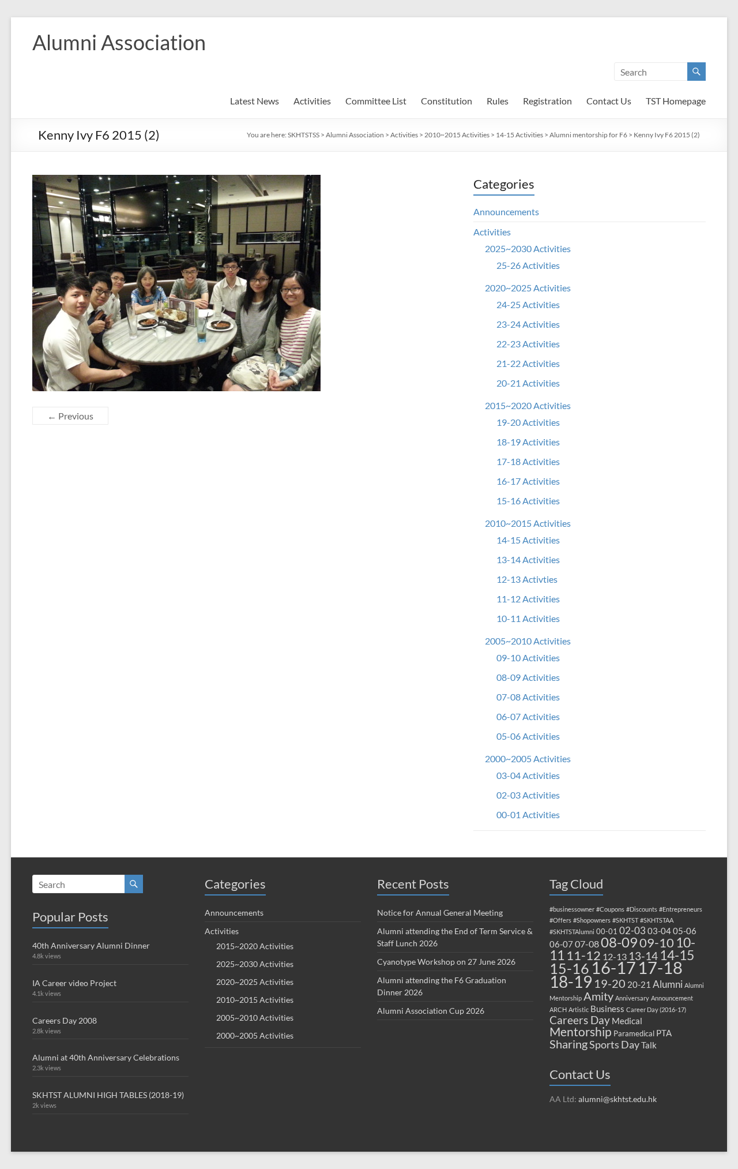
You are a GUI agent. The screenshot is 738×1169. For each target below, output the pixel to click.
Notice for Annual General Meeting (440, 912)
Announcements (506, 211)
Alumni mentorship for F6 (588, 134)
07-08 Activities (528, 696)
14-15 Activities (519, 134)
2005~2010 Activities (528, 640)
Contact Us (608, 100)
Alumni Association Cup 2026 (430, 1011)
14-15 (677, 955)
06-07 (561, 944)
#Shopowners (592, 920)
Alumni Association (119, 42)
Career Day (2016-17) (656, 1009)
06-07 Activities (528, 716)
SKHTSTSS (303, 134)
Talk (649, 1045)
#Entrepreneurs (680, 909)
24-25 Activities (528, 304)
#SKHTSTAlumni (571, 931)
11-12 (583, 955)
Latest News (254, 100)
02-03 (632, 930)
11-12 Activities (528, 598)
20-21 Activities (528, 382)
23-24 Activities (528, 324)
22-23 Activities (528, 343)
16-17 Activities (528, 480)
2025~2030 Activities (528, 248)
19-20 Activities (528, 422)
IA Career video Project (74, 983)
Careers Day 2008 (64, 1020)
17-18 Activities (528, 461)
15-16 (569, 968)
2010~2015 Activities (457, 134)
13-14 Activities (528, 559)
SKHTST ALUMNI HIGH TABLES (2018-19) (108, 1095)
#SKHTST (625, 920)
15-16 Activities (528, 500)
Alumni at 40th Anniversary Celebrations (105, 1057)
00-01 (606, 931)
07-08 (587, 943)
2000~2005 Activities (528, 758)
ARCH (558, 1009)
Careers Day (579, 1019)
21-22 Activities (528, 363)
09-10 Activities (528, 657)
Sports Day (614, 1044)
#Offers (560, 920)
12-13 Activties (527, 579)
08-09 (619, 942)
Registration (547, 100)
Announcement (672, 998)
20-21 (639, 984)
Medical (627, 1021)
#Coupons (610, 909)
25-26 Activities (528, 265)
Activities (312, 100)
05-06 (684, 931)
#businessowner (571, 909)
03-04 (659, 931)
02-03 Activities (528, 794)
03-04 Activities (528, 775)
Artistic (578, 1009)
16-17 (613, 967)
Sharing (568, 1044)
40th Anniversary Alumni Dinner (91, 945)
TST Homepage (676, 100)
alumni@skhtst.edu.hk (617, 1099)
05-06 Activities (528, 735)
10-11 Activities (528, 618)
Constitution (446, 100)
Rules (498, 100)
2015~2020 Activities (528, 405)
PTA (664, 1033)
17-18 (660, 967)
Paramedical (633, 1033)
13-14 (643, 955)
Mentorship (580, 1031)
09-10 (656, 942)
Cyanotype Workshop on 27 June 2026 (446, 961)
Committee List (375, 100)
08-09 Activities (528, 677)
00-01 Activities (528, 814)
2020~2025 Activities (528, 287)
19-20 (610, 983)
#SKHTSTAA (656, 920)
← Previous (70, 415)
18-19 (570, 981)
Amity (598, 996)
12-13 (615, 956)
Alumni (668, 984)
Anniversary (632, 998)
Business (607, 1008)
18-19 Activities (528, 441)
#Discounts (641, 909)
